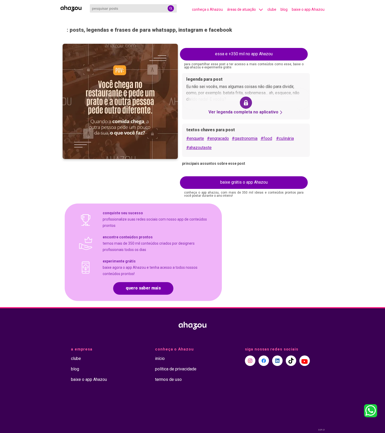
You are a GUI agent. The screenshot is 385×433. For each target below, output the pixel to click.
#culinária (285, 138)
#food (266, 138)
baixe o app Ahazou (308, 9)
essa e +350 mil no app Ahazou (244, 53)
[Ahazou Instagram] (250, 360)
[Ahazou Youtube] (304, 360)
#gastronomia (244, 138)
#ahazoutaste (199, 147)
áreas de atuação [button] (241, 9)
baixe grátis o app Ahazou (244, 182)
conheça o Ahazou (207, 9)
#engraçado (218, 138)
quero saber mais (143, 288)
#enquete (195, 138)
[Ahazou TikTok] (291, 360)
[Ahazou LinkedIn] (277, 360)
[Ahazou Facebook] (263, 360)
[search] (171, 8)
